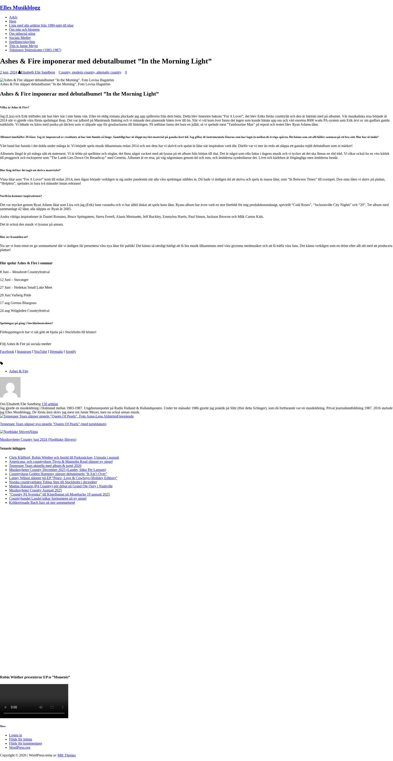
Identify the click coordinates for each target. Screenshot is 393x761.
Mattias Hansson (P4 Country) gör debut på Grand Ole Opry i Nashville (61, 486)
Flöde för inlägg (20, 739)
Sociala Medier (20, 38)
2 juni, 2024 (8, 72)
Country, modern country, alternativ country (90, 72)
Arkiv (13, 17)
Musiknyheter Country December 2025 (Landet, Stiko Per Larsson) (57, 470)
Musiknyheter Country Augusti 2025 (35, 490)
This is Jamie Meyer (23, 46)
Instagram (24, 352)
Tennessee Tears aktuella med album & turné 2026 (45, 466)
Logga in (15, 735)
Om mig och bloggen (24, 29)
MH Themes (67, 755)
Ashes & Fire (18, 371)
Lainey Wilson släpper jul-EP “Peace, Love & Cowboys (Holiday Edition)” (63, 478)
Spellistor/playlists (22, 42)
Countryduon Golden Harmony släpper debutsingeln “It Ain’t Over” (58, 474)
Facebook (7, 352)
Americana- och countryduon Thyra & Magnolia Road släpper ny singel (61, 461)
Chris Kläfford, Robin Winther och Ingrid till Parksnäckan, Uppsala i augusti (64, 457)
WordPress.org (19, 747)
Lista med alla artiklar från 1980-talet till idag (41, 25)
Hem (12, 21)
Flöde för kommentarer (25, 743)
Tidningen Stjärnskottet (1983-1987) (35, 50)
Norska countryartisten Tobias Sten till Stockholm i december (53, 482)
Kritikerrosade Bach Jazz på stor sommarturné (42, 502)
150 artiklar (50, 404)
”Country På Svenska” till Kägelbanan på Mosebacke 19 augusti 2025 (59, 494)
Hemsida (56, 352)
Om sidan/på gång (22, 34)
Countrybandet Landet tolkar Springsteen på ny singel (47, 498)
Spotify (71, 352)
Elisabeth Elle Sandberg (38, 72)
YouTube (40, 352)
